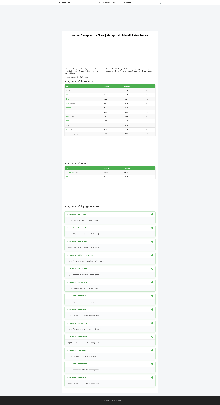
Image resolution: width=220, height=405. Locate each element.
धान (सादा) (68, 108)
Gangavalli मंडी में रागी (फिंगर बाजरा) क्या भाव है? (80, 255)
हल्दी (67, 177)
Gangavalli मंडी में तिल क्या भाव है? (76, 228)
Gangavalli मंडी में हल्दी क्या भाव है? (76, 296)
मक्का (67, 90)
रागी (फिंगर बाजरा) (70, 172)
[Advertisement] (110, 17)
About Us (116, 3)
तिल (67, 95)
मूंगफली (68, 99)
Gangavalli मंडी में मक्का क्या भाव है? (76, 214)
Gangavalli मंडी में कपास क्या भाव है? (77, 309)
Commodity (107, 3)
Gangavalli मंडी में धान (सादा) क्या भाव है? (78, 282)
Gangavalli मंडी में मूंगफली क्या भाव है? (77, 241)
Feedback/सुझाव (126, 3)
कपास (67, 112)
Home (98, 3)
